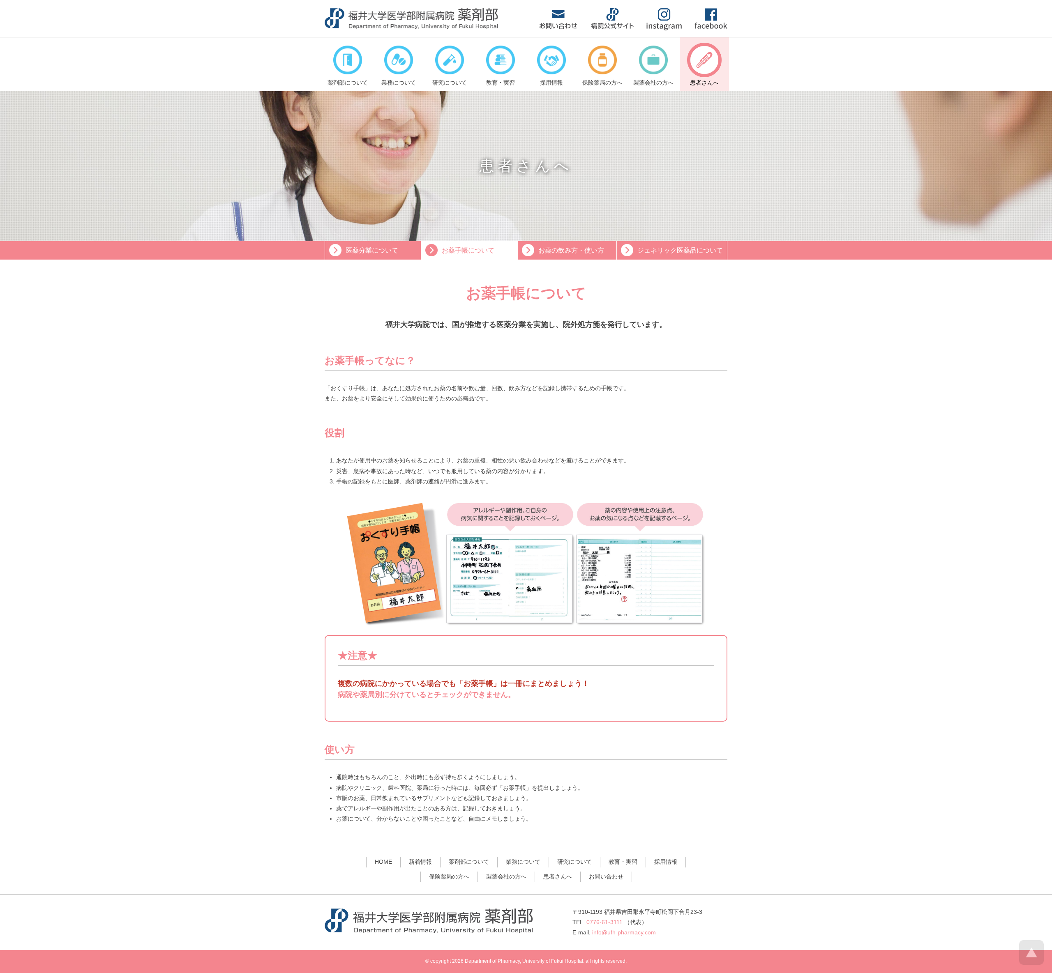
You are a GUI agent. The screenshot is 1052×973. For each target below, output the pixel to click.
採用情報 (665, 861)
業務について (523, 861)
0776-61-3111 (604, 922)
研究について (574, 861)
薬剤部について (469, 861)
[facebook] (710, 26)
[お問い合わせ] (558, 26)
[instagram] (664, 28)
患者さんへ (557, 876)
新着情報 (420, 861)
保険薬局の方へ (449, 876)
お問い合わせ (606, 876)
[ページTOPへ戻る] (1031, 962)
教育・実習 (623, 861)
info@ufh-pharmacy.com (624, 932)
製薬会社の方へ (506, 876)
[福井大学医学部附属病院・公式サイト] (612, 26)
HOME (383, 861)
